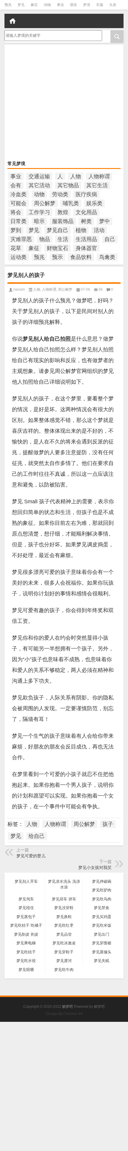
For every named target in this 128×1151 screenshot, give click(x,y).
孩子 (107, 824)
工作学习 (39, 212)
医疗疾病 (86, 194)
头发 (112, 5)
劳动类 (60, 194)
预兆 (8, 5)
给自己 (37, 836)
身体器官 (86, 248)
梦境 (86, 5)
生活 (62, 239)
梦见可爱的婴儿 (31, 855)
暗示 (39, 221)
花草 (15, 248)
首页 (12, 21)
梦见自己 (57, 230)
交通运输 (39, 176)
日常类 (18, 221)
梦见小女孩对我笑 (95, 867)
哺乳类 (71, 203)
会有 (15, 185)
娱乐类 (94, 203)
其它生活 (97, 185)
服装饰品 (63, 221)
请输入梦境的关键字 (21, 32)
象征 (34, 5)
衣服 (99, 5)
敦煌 (62, 212)
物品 (44, 239)
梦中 (104, 221)
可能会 (18, 203)
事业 (60, 5)
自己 (109, 239)
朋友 (73, 5)
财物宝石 (57, 248)
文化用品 (86, 212)
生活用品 (86, 239)
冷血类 (18, 194)
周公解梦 (44, 203)
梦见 (21, 5)
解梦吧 (99, 1006)
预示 (57, 257)
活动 (99, 230)
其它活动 (39, 185)
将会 (15, 212)
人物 (75, 176)
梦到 (15, 230)
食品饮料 (81, 257)
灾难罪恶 (21, 239)
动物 (47, 5)
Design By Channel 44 (64, 1014)
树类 (86, 221)
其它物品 (68, 185)
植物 (81, 230)
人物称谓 (99, 176)
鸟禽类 (107, 257)
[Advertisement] (64, 103)
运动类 (18, 257)
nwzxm (19, 289)
